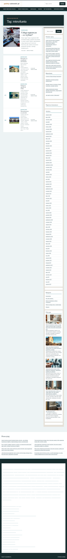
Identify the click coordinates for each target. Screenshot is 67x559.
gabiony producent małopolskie (40, 477)
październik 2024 (49, 133)
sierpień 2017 (48, 270)
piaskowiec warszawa (53, 488)
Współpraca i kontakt (59, 9)
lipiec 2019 (48, 227)
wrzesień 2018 (49, 238)
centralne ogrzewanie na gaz (16, 474)
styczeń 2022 (48, 181)
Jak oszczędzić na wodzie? (8, 544)
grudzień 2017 (49, 260)
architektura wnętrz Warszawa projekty (16, 468)
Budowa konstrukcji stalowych (43, 471)
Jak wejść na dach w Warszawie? (52, 95)
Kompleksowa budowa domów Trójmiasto (38, 483)
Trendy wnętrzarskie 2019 (8, 513)
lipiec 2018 (48, 243)
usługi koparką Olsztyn (23, 497)
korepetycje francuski (9, 486)
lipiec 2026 (48, 117)
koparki (60, 483)
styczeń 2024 (48, 150)
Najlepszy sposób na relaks (23, 87)
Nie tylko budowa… (48, 9)
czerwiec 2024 (49, 141)
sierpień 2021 (48, 193)
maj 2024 (48, 143)
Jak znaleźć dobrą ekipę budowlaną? (11, 517)
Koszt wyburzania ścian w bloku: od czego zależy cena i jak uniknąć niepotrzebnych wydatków (53, 392)
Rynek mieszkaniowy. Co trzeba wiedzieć (12, 529)
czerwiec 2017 (49, 274)
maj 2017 (47, 277)
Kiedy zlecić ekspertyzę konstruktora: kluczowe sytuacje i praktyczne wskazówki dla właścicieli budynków (49, 449)
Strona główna (61, 556)
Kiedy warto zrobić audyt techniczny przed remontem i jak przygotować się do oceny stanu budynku (53, 67)
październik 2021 (49, 188)
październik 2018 (49, 236)
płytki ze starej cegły (27, 491)
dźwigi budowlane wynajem (52, 474)
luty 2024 (48, 148)
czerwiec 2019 (49, 229)
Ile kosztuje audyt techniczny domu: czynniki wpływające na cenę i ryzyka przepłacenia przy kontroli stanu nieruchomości (48, 453)
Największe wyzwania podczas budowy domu (52, 80)
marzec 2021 (48, 205)
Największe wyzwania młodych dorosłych (12, 534)
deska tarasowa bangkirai (34, 474)
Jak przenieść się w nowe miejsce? (10, 508)
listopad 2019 (48, 217)
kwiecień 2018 (49, 250)
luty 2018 (48, 255)
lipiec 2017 (48, 272)
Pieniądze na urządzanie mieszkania (24, 60)
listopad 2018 (48, 234)
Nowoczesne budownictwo (8, 541)
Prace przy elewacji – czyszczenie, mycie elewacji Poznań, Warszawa (19, 515)
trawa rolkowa (11, 497)
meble (46, 486)
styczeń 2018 (48, 258)
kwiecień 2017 (49, 279)
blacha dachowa (39, 468)
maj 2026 (48, 121)
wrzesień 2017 (49, 267)
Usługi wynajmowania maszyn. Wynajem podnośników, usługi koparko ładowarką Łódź (54, 90)
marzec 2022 (48, 176)
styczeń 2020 (48, 212)
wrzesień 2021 (49, 191)
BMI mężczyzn (52, 468)
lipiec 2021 (48, 195)
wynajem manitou (46, 497)
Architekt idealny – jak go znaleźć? (10, 510)
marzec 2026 (48, 126)
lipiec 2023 (48, 157)
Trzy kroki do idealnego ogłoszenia (10, 539)
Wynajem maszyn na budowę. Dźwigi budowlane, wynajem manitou (53, 85)
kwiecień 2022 (49, 174)
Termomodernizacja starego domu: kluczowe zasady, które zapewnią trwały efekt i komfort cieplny (53, 50)
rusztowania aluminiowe (10, 494)
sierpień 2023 (48, 155)
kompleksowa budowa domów (12, 483)
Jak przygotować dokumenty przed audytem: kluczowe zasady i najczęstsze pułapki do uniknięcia (53, 61)
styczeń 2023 (48, 160)
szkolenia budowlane (43, 494)
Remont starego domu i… (23, 9)
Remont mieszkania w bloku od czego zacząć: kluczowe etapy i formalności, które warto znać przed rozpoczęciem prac (53, 327)
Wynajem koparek (6, 527)
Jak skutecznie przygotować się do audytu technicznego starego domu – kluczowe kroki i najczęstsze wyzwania (17, 453)
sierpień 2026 (48, 114)
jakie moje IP (40, 480)
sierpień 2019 (48, 224)
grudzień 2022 (49, 162)
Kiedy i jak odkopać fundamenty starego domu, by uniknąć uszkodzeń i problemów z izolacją (54, 348)
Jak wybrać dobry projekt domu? (10, 522)
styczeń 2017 (48, 284)
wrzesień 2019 (49, 222)
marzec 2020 (48, 207)
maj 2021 (47, 200)
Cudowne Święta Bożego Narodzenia (53, 76)
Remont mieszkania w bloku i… (9, 9)
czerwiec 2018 (49, 246)
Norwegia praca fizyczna (26, 488)
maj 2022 (48, 172)
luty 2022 (48, 179)
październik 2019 (49, 219)
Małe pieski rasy (37, 486)
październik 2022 (49, 164)
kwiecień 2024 (49, 145)
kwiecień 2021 (49, 203)
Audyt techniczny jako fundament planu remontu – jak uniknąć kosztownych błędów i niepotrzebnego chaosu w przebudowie (53, 43)
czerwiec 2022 (49, 169)
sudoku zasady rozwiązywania (27, 494)
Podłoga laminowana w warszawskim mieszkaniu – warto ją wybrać (18, 546)
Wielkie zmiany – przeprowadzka (10, 548)
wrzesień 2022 (49, 167)
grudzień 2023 (49, 152)
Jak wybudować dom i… (51, 411)
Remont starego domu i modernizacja (53, 304)
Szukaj (62, 3)
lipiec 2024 (48, 138)
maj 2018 (47, 248)
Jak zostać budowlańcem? (8, 520)
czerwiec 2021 (49, 198)
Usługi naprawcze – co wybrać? (29, 33)
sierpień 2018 (48, 241)
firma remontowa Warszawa (17, 477)
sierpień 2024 (48, 136)
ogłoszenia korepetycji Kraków (38, 488)
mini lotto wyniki (55, 486)
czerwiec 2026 (49, 119)
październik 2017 (49, 265)
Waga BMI (36, 497)
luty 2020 (48, 210)
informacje (34, 480)
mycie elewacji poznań (13, 488)
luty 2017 (47, 281)
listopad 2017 (48, 262)
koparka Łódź (55, 483)
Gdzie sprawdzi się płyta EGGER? (10, 525)
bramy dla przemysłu (22, 472)
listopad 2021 (48, 186)
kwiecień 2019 (49, 231)
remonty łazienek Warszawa (52, 491)
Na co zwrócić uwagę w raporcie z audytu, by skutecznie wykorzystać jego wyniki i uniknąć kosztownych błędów (16, 445)
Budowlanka (33, 9)
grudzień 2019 (49, 215)
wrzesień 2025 (49, 129)
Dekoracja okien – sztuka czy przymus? (11, 506)
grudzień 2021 (49, 184)
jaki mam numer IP (52, 480)
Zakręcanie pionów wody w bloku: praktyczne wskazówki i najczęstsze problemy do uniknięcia (53, 370)
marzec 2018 (48, 253)
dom (41, 474)
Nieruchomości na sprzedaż (25, 112)
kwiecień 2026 (49, 124)
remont (39, 491)
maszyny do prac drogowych (24, 486)
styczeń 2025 (48, 131)
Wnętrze (40, 9)
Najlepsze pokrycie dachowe (9, 532)
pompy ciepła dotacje (10, 491)
